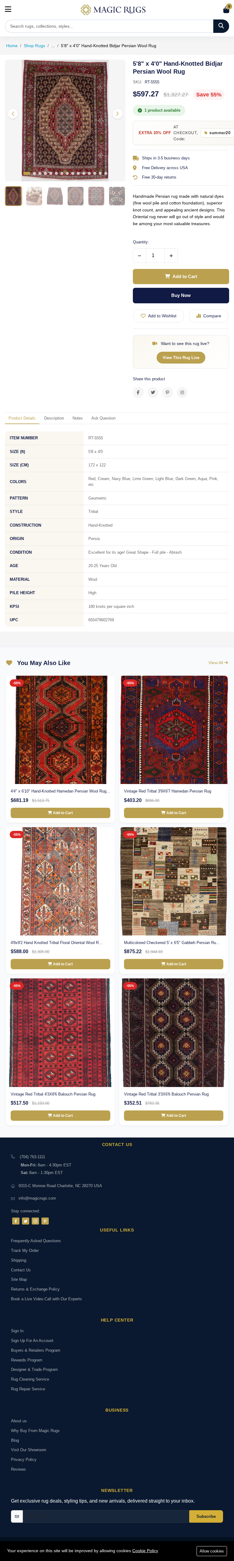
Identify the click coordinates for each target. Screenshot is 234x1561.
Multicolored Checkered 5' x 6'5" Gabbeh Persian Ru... (172, 942)
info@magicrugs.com (37, 1198)
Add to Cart (184, 276)
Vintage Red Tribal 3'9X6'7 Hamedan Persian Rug (167, 791)
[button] (117, 114)
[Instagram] (35, 1221)
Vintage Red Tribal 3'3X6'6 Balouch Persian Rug (166, 1094)
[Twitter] (25, 1221)
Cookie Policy (145, 1550)
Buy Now (181, 295)
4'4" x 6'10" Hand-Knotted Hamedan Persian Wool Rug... (60, 791)
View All (216, 662)
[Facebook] (16, 1221)
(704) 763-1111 (32, 1157)
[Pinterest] (45, 1221)
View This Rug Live (181, 357)
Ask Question (103, 418)
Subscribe (206, 1516)
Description (54, 418)
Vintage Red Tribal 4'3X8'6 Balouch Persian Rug (53, 1094)
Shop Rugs (34, 45)
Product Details (22, 418)
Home (12, 45)
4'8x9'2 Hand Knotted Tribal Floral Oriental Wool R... (56, 942)
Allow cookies (212, 1551)
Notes (78, 418)
